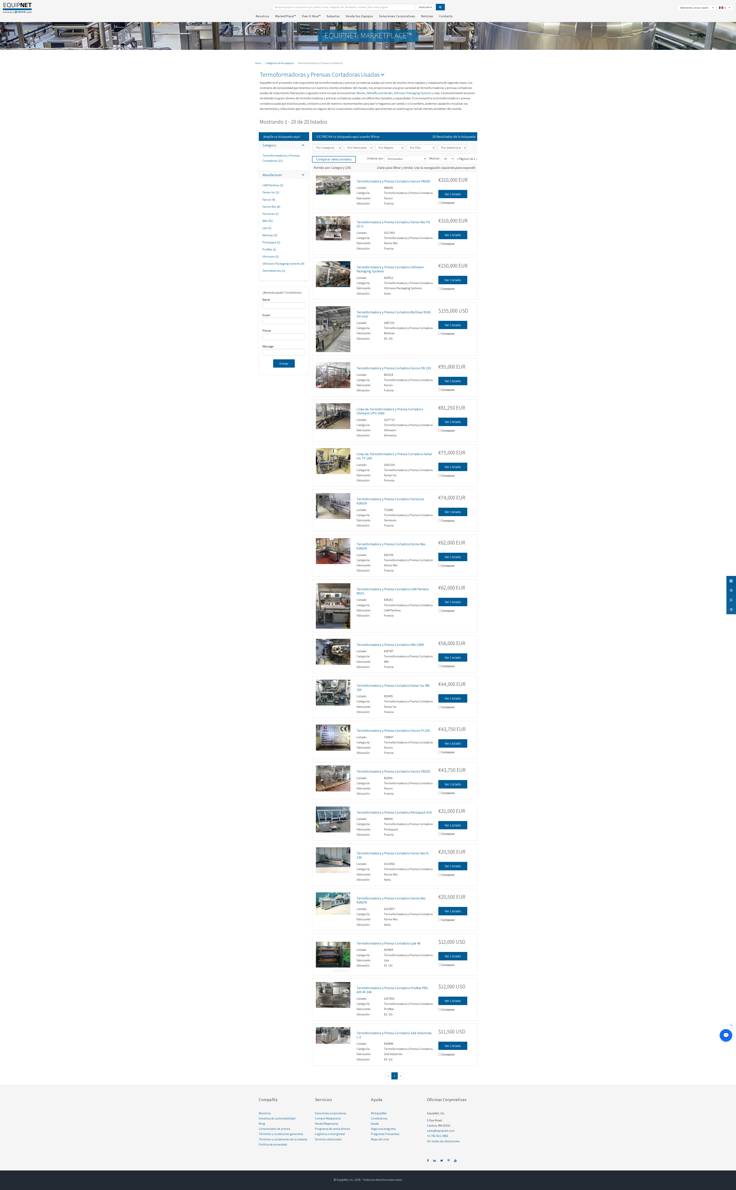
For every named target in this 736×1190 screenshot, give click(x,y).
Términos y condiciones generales (281, 1134)
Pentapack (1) (271, 242)
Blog (262, 1124)
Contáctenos (379, 1118)
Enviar (283, 363)
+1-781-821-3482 (437, 1136)
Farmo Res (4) (271, 207)
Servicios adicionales (328, 1139)
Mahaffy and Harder (379, 93)
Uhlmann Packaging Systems (413, 93)
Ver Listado (453, 194)
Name (266, 300)
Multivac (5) (269, 235)
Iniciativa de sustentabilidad (277, 1118)
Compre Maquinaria (328, 1118)
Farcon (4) (268, 200)
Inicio (258, 63)
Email (266, 315)
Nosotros (265, 1113)
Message (268, 346)
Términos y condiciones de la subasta (283, 1139)
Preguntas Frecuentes (385, 1134)
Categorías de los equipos (279, 63)
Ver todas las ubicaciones (443, 1141)
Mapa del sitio (380, 1139)
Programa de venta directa (332, 1129)
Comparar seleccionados (334, 159)
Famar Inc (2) (270, 192)
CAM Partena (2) (272, 185)
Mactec (361, 93)
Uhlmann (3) (270, 257)
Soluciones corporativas (330, 1113)
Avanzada (424, 7)
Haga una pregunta (383, 1129)
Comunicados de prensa (274, 1129)
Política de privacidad (273, 1144)
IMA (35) (267, 221)
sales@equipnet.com (440, 1131)
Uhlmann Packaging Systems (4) (283, 264)
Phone (266, 331)
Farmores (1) (270, 214)
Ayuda (375, 1124)
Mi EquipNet (379, 1113)
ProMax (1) (269, 249)
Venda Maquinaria (326, 1124)
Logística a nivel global (330, 1134)
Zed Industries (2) (273, 271)
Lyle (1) (266, 228)
